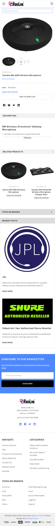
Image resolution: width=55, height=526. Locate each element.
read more (7, 291)
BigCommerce (38, 515)
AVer (4, 500)
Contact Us (7, 462)
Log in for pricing (10, 92)
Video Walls (35, 464)
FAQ (3, 450)
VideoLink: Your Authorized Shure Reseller (27, 328)
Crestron (6, 487)
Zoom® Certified (37, 459)
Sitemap (5, 471)
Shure (4, 504)
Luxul (30, 491)
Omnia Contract (9, 445)
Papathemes (32, 518)
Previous (49, 151)
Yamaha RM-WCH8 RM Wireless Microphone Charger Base (41, 192)
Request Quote (8, 467)
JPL (4, 277)
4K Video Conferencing (39, 468)
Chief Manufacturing (37, 487)
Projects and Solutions (12, 454)
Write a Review (8, 79)
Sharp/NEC (7, 495)
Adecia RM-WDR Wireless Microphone (13, 191)
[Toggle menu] (3, 3)
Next (52, 151)
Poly (4, 491)
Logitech (32, 500)
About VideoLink (9, 458)
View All (31, 504)
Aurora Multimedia (36, 495)
